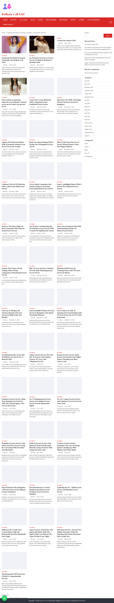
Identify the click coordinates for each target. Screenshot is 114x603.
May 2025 (87, 107)
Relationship (51, 20)
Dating (40, 20)
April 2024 (87, 120)
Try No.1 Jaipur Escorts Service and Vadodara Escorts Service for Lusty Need (69, 401)
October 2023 (88, 129)
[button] (4, 598)
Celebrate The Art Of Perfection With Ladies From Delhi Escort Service (13, 186)
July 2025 (87, 100)
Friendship (63, 20)
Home (5, 20)
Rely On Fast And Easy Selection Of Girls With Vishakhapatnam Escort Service (41, 270)
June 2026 (87, 84)
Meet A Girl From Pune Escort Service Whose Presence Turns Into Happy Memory (68, 144)
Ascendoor (67, 601)
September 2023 (89, 132)
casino (86, 143)
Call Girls (23, 20)
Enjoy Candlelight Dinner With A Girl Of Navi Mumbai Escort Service (69, 186)
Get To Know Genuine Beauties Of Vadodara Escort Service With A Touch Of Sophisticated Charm (41, 228)
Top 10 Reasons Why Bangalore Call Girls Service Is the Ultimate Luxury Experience (13, 490)
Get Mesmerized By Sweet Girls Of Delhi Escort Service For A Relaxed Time (13, 357)
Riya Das (5, 65)
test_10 (87, 153)
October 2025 (88, 94)
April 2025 (87, 110)
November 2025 (89, 90)
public (59, 38)
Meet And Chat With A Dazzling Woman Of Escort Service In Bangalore (69, 102)
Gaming (82, 20)
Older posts (5, 595)
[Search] (111, 22)
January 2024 (88, 126)
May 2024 (87, 116)
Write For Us (8, 24)
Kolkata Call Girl (13, 14)
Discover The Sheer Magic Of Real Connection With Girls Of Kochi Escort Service (13, 228)
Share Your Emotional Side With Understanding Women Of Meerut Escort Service (69, 228)
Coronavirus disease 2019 (66, 40)
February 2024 (88, 123)
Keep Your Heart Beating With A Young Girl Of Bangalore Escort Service (41, 144)
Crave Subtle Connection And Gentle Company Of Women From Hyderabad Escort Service (41, 186)
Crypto (73, 20)
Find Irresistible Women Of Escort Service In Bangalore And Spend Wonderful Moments (41, 313)
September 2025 (89, 97)
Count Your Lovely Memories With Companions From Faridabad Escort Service (40, 102)
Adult (32, 20)
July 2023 (87, 136)
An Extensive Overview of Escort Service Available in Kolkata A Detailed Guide (41, 60)
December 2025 (89, 87)
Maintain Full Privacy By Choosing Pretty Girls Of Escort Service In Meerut (68, 270)
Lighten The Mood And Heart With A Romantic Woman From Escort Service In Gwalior (13, 144)
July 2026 (87, 81)
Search (87, 33)
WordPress (82, 601)
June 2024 (87, 113)
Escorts (13, 20)
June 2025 (87, 103)
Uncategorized (93, 20)
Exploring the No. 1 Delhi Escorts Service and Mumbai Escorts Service (69, 490)
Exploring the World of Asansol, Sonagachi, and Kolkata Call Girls (13, 60)
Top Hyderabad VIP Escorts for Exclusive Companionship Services (13, 576)
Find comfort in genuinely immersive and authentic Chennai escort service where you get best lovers (98, 48)
